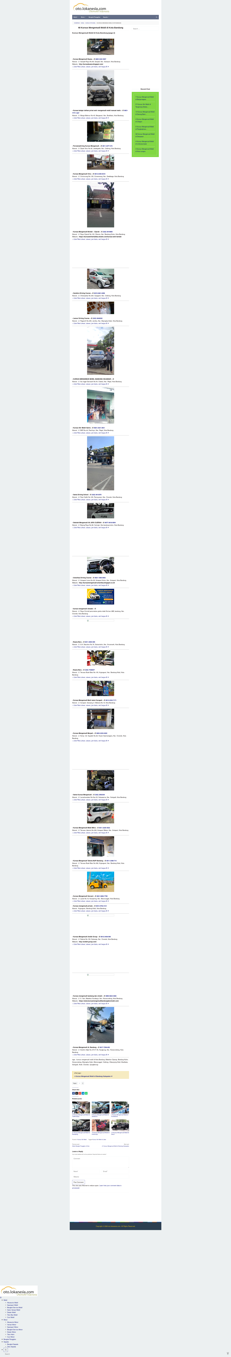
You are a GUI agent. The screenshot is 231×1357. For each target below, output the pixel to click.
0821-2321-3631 (99, 428)
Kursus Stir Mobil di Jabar (99, 1139)
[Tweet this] (76, 1093)
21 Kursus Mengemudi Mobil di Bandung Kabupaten (115, 1145)
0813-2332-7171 (111, 700)
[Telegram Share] (83, 1093)
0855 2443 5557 (100, 59)
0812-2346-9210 (99, 174)
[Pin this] (80, 1093)
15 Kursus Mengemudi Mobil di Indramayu (100, 1133)
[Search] (156, 17)
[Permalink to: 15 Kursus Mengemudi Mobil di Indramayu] (101, 1125)
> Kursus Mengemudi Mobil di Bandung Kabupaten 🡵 (93, 1076)
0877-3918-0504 (110, 522)
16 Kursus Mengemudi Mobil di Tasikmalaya (81, 1115)
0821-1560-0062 (100, 578)
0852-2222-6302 (101, 733)
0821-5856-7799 (102, 896)
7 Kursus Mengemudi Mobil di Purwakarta (119, 1115)
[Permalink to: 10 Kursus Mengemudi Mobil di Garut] (120, 1125)
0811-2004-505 (90, 642)
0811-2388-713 (111, 861)
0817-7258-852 (105, 1047)
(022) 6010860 (108, 232)
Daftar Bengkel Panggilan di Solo (80, 1145)
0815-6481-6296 (99, 293)
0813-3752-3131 (101, 906)
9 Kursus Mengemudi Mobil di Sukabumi (100, 1115)
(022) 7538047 (90, 670)
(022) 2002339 (100, 795)
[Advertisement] (100, 254)
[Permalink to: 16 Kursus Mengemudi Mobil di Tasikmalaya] (81, 1107)
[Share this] (73, 1093)
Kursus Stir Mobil (82, 1139)
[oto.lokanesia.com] (91, 7)
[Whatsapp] (86, 1093)
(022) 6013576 (96, 494)
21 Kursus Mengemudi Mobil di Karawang (81, 1133)
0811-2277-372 (107, 146)
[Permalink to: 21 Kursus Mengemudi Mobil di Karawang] (81, 1125)
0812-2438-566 (106, 937)
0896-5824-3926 (111, 996)
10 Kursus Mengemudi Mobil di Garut (120, 1133)
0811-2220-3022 (104, 828)
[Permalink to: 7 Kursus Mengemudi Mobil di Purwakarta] (120, 1107)
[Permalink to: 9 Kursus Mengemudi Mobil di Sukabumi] (101, 1107)
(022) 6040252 (97, 318)
